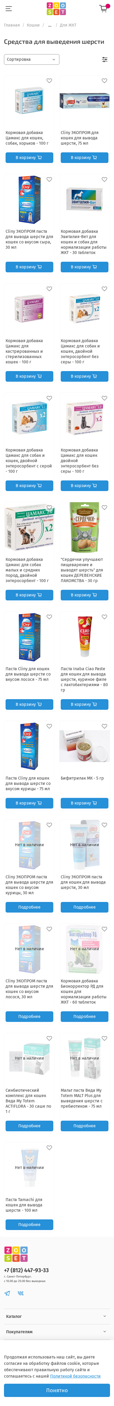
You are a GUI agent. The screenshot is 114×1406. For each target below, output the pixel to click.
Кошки (33, 25)
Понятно (57, 1390)
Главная (12, 25)
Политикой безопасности (75, 1376)
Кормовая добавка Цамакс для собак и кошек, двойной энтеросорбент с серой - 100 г (29, 461)
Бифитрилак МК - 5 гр (82, 778)
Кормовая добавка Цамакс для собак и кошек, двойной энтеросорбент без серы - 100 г (80, 351)
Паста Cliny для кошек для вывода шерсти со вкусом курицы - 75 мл (28, 783)
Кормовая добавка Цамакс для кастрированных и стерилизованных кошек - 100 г (24, 351)
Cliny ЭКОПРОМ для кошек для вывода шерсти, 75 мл (80, 138)
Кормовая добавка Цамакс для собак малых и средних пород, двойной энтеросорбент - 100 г (27, 570)
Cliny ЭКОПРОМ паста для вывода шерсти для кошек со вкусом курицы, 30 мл (29, 884)
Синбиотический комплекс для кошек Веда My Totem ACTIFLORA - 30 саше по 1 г (28, 1101)
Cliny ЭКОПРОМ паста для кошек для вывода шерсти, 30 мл (83, 882)
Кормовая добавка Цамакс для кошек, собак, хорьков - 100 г (27, 138)
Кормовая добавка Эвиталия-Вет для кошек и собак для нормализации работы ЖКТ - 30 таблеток (84, 242)
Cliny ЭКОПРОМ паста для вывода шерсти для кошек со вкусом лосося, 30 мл (29, 988)
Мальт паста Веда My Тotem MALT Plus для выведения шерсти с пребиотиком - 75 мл (82, 1098)
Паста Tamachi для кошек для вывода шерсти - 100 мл (24, 1205)
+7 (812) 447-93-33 (26, 1270)
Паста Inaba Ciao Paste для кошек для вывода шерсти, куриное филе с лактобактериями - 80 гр (84, 679)
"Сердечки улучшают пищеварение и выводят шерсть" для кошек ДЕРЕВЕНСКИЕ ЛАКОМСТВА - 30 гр (82, 570)
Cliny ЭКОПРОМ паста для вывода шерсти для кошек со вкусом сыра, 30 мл (29, 239)
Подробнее (29, 907)
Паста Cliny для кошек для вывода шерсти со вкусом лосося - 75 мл (28, 674)
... (49, 25)
